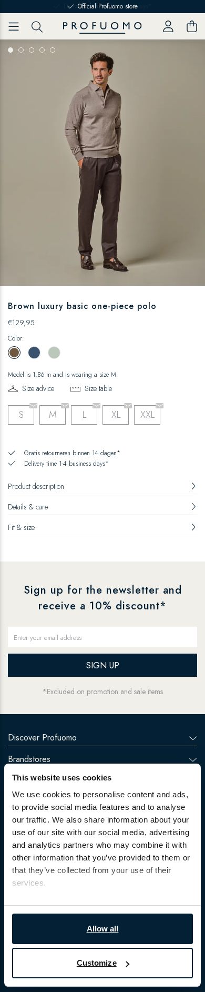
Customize (97, 962)
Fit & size (21, 527)
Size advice (38, 388)
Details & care (28, 507)
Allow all (103, 928)
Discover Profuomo (42, 738)
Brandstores (29, 759)
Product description (36, 486)
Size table (98, 388)
